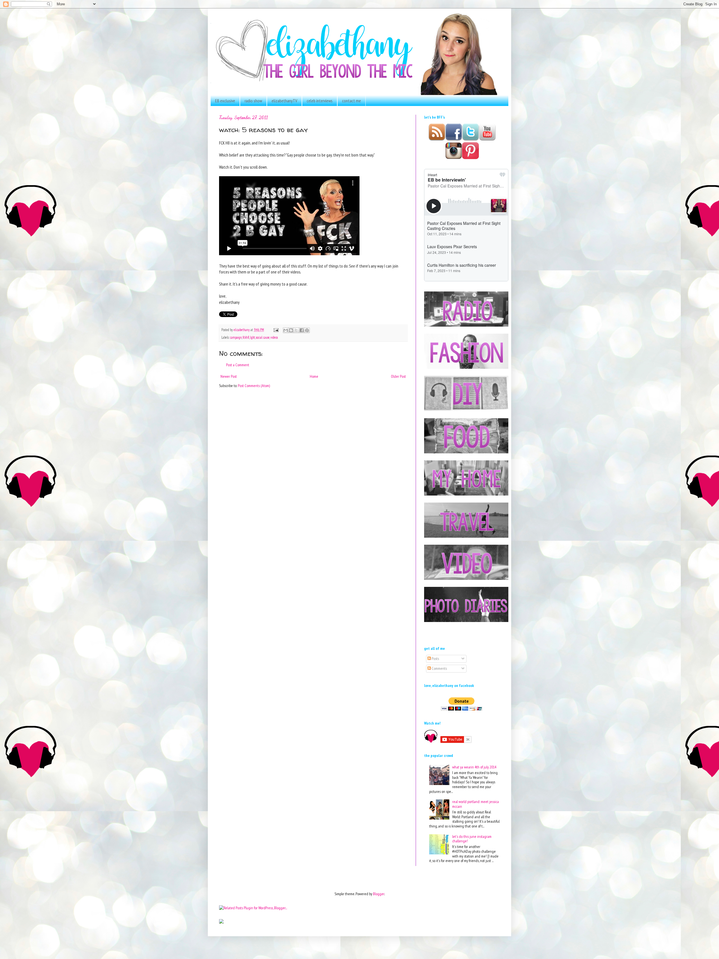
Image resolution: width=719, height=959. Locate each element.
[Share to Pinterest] (307, 330)
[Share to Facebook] (301, 330)
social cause (263, 337)
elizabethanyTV (284, 100)
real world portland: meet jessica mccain (475, 804)
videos (274, 337)
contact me (351, 100)
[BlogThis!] (291, 330)
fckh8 (246, 337)
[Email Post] (275, 329)
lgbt (252, 337)
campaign (236, 337)
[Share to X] (296, 330)
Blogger (378, 893)
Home (314, 376)
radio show (253, 100)
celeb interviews (320, 100)
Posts (435, 658)
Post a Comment (237, 364)
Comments (439, 668)
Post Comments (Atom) (254, 385)
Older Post (398, 376)
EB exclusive (225, 100)
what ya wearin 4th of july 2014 (474, 767)
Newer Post (228, 376)
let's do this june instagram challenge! (472, 839)
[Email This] (285, 330)
